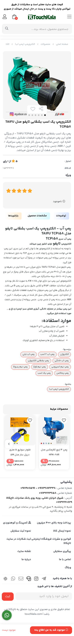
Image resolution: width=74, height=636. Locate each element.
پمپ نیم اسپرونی (60, 367)
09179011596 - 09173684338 (38, 488)
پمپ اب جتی (28, 354)
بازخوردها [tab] (13, 216)
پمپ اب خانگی (62, 360)
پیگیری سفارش (62, 551)
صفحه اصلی (62, 44)
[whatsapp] (13, 579)
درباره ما (26, 559)
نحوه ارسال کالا (62, 531)
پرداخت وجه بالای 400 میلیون (54, 523)
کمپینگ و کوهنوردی (15, 523)
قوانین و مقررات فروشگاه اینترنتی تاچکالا (51, 541)
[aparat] (5, 579)
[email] (21, 579)
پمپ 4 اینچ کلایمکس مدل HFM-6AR (54, 452)
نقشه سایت (24, 551)
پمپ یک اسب (44, 373)
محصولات (45, 44)
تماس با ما (65, 559)
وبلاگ (68, 567)
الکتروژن (64, 354)
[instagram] (36, 579)
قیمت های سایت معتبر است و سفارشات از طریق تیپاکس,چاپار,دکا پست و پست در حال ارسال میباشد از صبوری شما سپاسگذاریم (37, 7)
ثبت (7, 596)
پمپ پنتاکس (62, 373)
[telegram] (44, 579)
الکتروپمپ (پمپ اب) (25, 44)
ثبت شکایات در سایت (19, 539)
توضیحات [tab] (61, 216)
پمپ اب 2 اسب (47, 354)
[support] (29, 579)
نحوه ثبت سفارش (20, 531)
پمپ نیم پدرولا (20, 367)
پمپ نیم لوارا (39, 367)
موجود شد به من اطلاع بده (50, 630)
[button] (65, 444)
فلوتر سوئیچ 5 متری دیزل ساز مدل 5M (20, 452)
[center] (7, 29)
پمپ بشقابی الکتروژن (38, 360)
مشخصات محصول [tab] (37, 216)
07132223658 (47, 493)
